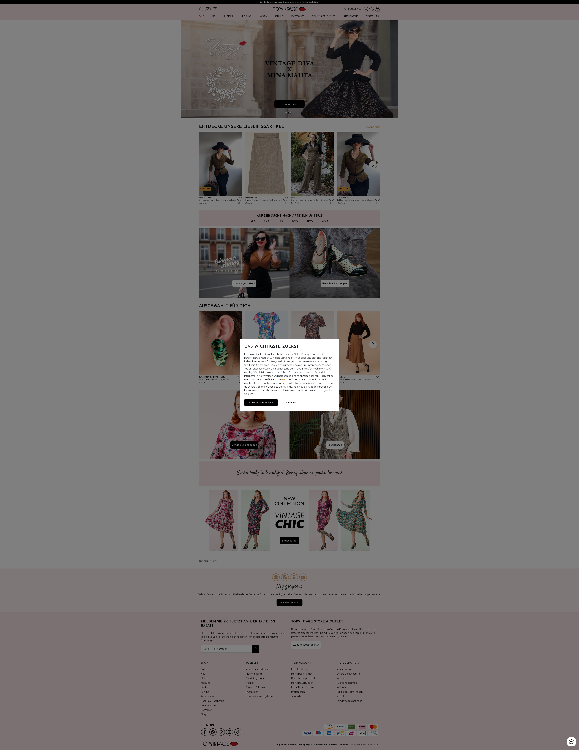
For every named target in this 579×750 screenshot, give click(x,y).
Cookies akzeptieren (261, 402)
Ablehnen (290, 402)
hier (283, 379)
